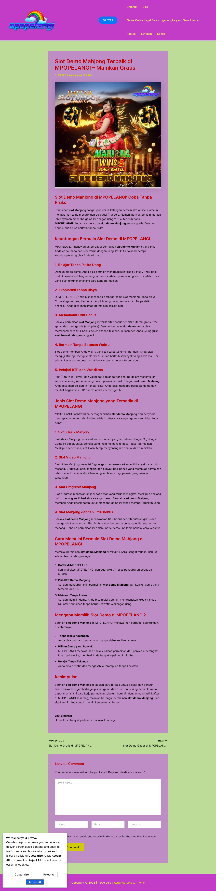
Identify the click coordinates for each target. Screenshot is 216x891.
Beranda (132, 6)
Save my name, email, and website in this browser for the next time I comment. (108, 836)
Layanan (146, 33)
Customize (22, 874)
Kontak (131, 33)
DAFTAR (108, 20)
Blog (145, 6)
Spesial (161, 33)
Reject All (49, 874)
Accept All (35, 882)
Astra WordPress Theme (129, 882)
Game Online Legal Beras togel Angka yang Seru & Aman (163, 20)
